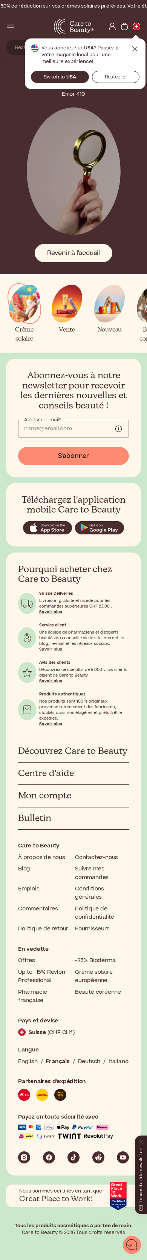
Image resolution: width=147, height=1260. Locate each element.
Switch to (60, 77)
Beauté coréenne (98, 992)
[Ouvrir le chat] (132, 1245)
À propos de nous (41, 857)
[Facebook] (49, 1157)
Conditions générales (89, 893)
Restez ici (116, 77)
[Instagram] (24, 1157)
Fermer (134, 49)
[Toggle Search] (22, 26)
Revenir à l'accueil (73, 253)
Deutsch (89, 1061)
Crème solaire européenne (93, 976)
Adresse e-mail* (42, 420)
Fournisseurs (92, 929)
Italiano (118, 1061)
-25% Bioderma (95, 960)
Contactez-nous (96, 857)
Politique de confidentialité (94, 913)
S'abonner (73, 455)
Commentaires (38, 909)
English (28, 1061)
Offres (26, 960)
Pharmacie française (32, 996)
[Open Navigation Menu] (10, 26)
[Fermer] (141, 1140)
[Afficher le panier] (124, 26)
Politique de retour (43, 929)
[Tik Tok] (73, 1157)
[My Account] (112, 26)
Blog (24, 869)
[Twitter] (98, 1157)
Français (57, 1061)
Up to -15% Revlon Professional (41, 976)
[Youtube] (123, 1157)
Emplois (29, 889)
